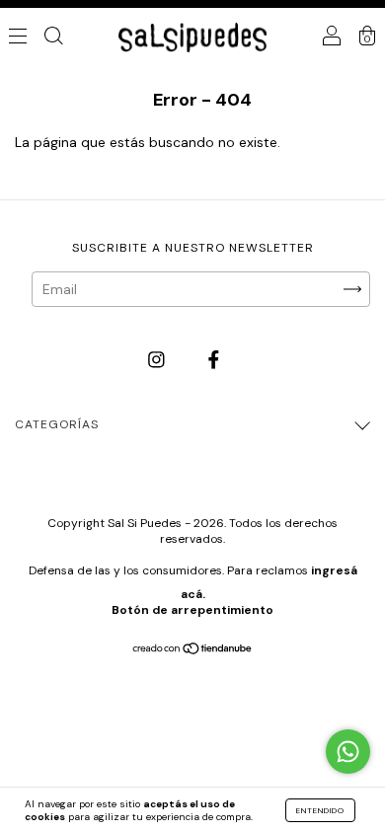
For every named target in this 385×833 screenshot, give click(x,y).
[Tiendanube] (193, 650)
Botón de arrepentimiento (192, 610)
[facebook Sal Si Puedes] (213, 360)
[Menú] (18, 37)
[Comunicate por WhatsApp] (348, 751)
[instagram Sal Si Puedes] (158, 360)
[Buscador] (53, 37)
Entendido (320, 810)
